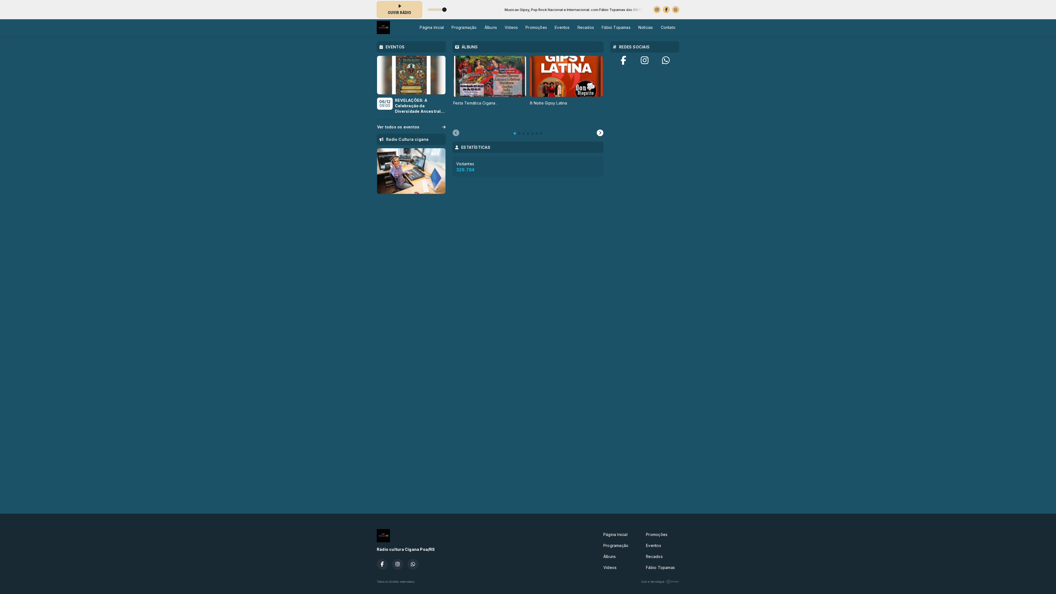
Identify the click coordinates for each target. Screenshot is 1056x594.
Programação (464, 27)
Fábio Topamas (616, 27)
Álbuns (491, 27)
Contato (668, 27)
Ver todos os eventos (398, 127)
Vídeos (511, 27)
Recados (586, 27)
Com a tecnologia (652, 581)
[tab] (515, 133)
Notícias (645, 27)
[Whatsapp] (675, 9)
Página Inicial (432, 27)
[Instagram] (657, 9)
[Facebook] (666, 9)
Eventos (562, 27)
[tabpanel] (490, 89)
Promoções (536, 27)
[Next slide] (600, 133)
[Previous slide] (456, 133)
